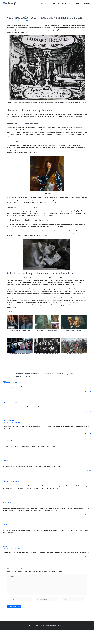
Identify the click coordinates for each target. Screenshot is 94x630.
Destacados (86, 3)
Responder (88, 391)
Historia (63, 3)
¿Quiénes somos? (54, 625)
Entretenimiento (43, 3)
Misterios (54, 3)
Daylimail (9, 311)
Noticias (78, 3)
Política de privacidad (42, 625)
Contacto (62, 625)
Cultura (70, 3)
